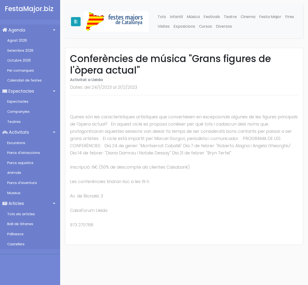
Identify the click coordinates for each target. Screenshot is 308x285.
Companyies (18, 111)
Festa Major (270, 16)
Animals (14, 172)
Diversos (224, 26)
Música (193, 16)
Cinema (248, 16)
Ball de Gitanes (20, 224)
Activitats (18, 132)
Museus (13, 192)
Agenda (16, 30)
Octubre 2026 (19, 60)
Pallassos (15, 234)
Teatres (14, 121)
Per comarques (20, 70)
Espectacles (20, 91)
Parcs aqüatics (20, 162)
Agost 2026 (17, 40)
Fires (289, 16)
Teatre (230, 16)
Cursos (205, 26)
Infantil (176, 16)
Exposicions (184, 26)
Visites (164, 26)
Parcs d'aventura (22, 182)
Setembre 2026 (20, 50)
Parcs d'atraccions (23, 152)
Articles (15, 203)
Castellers (16, 244)
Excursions (16, 142)
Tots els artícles (21, 214)
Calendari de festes (24, 80)
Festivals (212, 16)
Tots (162, 16)
